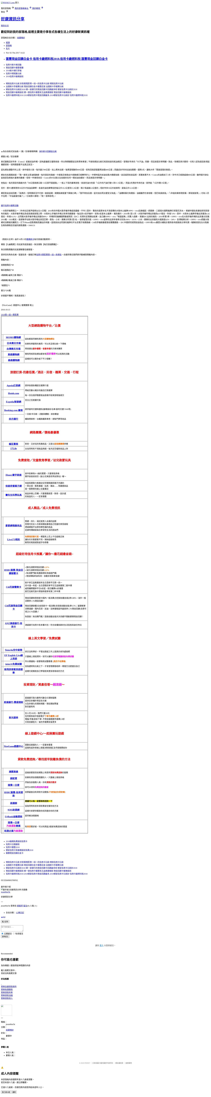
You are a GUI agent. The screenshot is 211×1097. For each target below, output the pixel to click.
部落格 (9, 46)
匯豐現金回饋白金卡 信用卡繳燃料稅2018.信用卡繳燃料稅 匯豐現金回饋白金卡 (57, 58)
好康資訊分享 (12, 19)
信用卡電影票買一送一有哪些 (49, 255)
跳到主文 (5, 26)
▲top (3, 917)
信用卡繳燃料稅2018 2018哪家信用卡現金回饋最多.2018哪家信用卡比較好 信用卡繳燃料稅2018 (46, 95)
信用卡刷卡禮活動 (13, 65)
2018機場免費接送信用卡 (16, 841)
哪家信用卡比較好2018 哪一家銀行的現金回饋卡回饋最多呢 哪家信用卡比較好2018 (41, 89)
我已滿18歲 (6, 1092)
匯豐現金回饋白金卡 (14, 853)
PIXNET (87, 1063)
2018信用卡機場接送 (14, 76)
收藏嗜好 (21, 38)
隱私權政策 (119, 1063)
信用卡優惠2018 (13, 847)
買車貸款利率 (7, 992)
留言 (25, 906)
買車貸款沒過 (7, 995)
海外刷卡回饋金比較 (48, 151)
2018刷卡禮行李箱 (13, 71)
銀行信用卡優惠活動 (10, 206)
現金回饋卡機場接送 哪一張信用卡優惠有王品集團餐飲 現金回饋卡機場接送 (38, 92)
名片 (8, 48)
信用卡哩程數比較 (13, 73)
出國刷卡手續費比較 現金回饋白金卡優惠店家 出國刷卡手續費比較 (34, 86)
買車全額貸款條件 (9, 987)
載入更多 (5, 922)
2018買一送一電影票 (10, 315)
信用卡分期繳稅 (13, 844)
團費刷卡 (30, 239)
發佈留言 (5, 936)
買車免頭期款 (7, 989)
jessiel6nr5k (5, 892)
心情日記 (20, 913)
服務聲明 (129, 1063)
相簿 (8, 43)
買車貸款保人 (7, 998)
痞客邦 (20, 906)
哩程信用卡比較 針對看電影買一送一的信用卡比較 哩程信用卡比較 (34, 84)
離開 (14, 1092)
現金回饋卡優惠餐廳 (14, 68)
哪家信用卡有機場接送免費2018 (19, 850)
